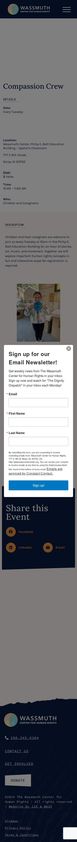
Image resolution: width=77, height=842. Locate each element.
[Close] (69, 348)
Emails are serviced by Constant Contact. (36, 471)
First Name (17, 413)
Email (13, 394)
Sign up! (38, 485)
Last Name (17, 432)
